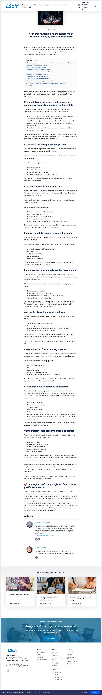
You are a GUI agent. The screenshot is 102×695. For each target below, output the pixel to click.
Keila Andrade (40, 548)
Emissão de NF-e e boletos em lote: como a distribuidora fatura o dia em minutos (81, 598)
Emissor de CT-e (56, 674)
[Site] (39, 539)
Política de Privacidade (44, 692)
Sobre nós (69, 654)
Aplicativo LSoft (41, 652)
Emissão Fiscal (38, 5)
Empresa (65, 5)
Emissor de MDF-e (57, 679)
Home (23, 5)
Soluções (29, 5)
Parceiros (57, 5)
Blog (30, 7)
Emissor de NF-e (56, 672)
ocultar (35, 60)
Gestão (52, 29)
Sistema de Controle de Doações (58, 658)
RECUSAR (84, 692)
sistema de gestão (30, 437)
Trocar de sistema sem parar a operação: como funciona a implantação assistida (49, 598)
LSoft (54, 491)
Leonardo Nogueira (42, 523)
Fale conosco (85, 2)
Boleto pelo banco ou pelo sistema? (20, 594)
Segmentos (49, 5)
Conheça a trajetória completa (44, 535)
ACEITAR (95, 692)
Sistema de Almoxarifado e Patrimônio (56, 664)
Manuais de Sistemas (42, 659)
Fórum (38, 654)
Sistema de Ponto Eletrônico (56, 668)
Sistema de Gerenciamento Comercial (56, 654)
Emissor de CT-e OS (57, 677)
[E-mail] (36, 539)
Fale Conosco (70, 652)
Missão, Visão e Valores (71, 658)
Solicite (60, 508)
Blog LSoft (69, 663)
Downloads (40, 657)
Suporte (24, 7)
